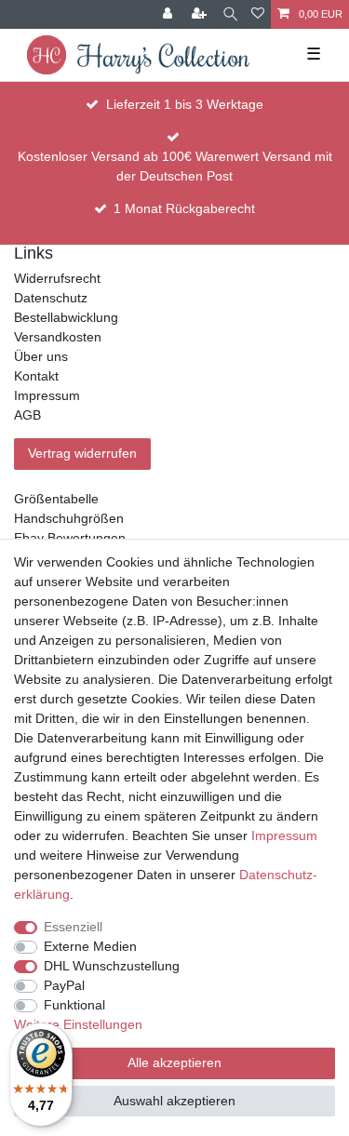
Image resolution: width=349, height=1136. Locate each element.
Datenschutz (50, 297)
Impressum (47, 395)
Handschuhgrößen (69, 518)
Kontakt (36, 375)
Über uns (41, 356)
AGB (27, 415)
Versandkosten (57, 336)
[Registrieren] (201, 14)
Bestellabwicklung (66, 317)
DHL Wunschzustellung (112, 965)
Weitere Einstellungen (78, 1024)
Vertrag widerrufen (82, 453)
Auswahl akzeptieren (174, 1100)
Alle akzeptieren (174, 1062)
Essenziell (73, 926)
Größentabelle (56, 498)
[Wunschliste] (258, 14)
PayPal (64, 985)
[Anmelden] (169, 14)
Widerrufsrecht (57, 278)
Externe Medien (90, 946)
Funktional (74, 1004)
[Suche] (230, 14)
